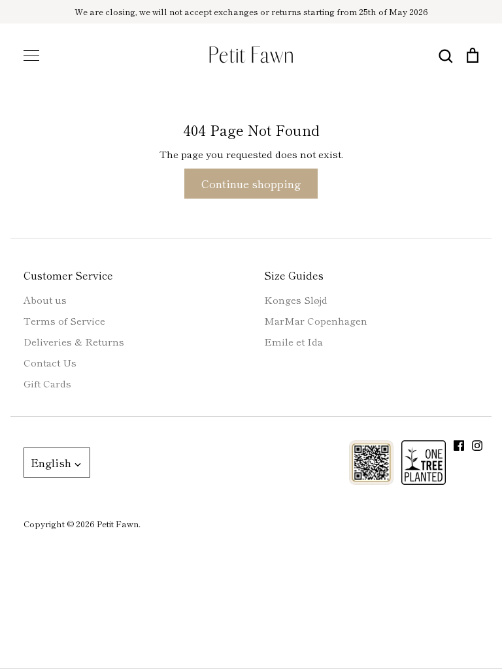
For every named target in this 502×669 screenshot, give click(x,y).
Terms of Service (64, 320)
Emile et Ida (293, 341)
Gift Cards (47, 383)
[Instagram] (477, 445)
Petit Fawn (118, 523)
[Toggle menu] (31, 55)
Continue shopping (251, 183)
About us (45, 299)
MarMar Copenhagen (315, 320)
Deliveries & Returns (74, 341)
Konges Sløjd (295, 299)
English (51, 462)
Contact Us (50, 362)
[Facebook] (459, 445)
